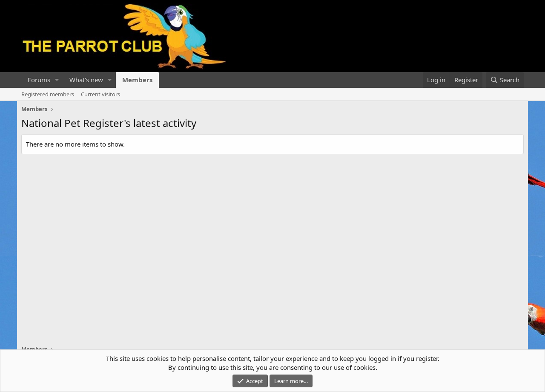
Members (137, 79)
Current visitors (100, 94)
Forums (39, 79)
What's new (86, 79)
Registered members (47, 94)
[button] (57, 80)
